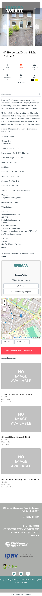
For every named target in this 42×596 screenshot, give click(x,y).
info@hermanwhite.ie (22, 280)
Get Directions (22, 342)
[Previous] (5, 27)
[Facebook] (21, 574)
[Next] (36, 27)
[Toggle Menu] (35, 8)
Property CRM (37, 580)
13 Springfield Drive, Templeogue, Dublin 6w (16, 394)
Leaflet (17, 337)
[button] (21, 315)
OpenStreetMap (27, 337)
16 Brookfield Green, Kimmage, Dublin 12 (15, 437)
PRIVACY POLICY (19, 532)
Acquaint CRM (19, 580)
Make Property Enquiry (22, 292)
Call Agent (22, 286)
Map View (8, 342)
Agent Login (23, 582)
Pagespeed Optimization (16, 594)
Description (6, 94)
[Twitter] (14, 574)
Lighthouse (28, 594)
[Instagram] (28, 574)
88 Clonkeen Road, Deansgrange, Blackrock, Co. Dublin (20, 479)
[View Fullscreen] (4, 309)
